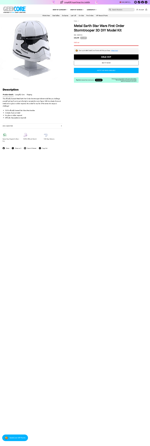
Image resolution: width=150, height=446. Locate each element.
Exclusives (65, 15)
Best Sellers (56, 15)
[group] (8, 94)
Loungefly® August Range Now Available (77, 2)
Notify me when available (106, 70)
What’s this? (114, 50)
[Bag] (146, 9)
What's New (46, 15)
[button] (121, 9)
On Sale (81, 15)
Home (75, 21)
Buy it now (106, 63)
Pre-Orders (90, 15)
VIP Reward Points (102, 15)
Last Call (73, 15)
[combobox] (121, 9)
